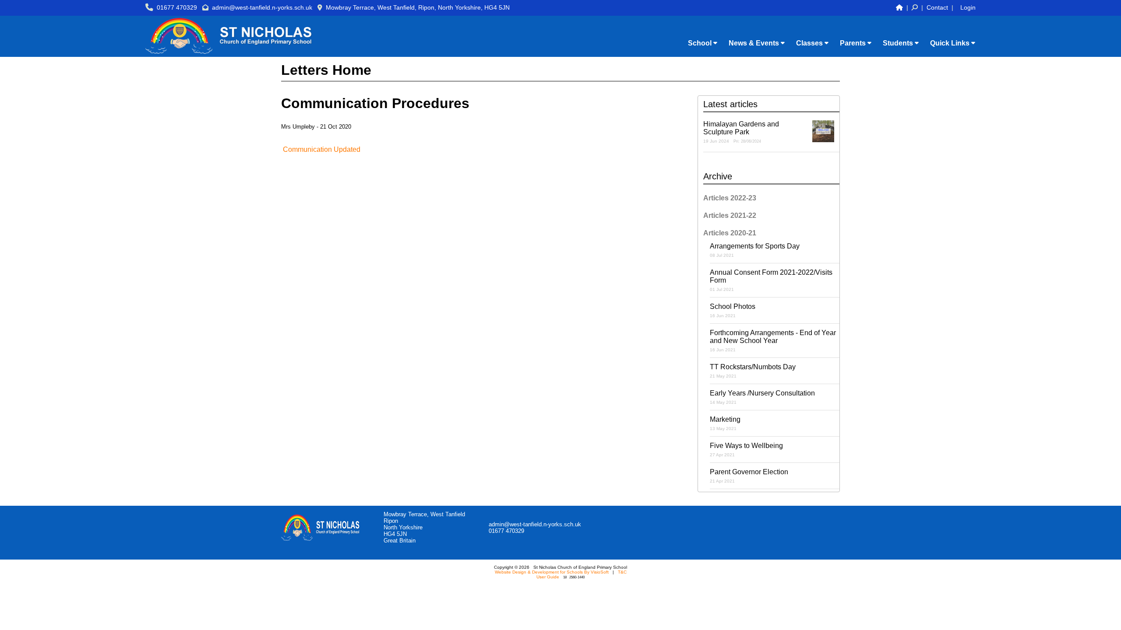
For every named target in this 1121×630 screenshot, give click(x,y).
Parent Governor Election (749, 475)
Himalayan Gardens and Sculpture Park (741, 132)
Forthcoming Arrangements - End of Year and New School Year (773, 340)
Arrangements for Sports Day (755, 250)
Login (968, 7)
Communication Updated (321, 149)
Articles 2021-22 (729, 215)
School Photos (732, 310)
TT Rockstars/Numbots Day (753, 370)
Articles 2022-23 (729, 198)
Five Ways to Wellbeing (746, 449)
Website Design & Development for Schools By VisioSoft (552, 572)
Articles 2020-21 (729, 233)
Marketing (725, 423)
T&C (622, 572)
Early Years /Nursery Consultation (762, 397)
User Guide (547, 576)
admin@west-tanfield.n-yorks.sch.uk (262, 7)
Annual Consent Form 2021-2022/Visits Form (771, 280)
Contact (937, 7)
